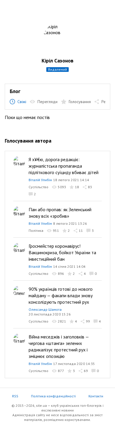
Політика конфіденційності (53, 396)
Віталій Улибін (40, 180)
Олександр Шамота (45, 309)
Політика (36, 230)
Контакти (95, 396)
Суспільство (38, 187)
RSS (15, 396)
